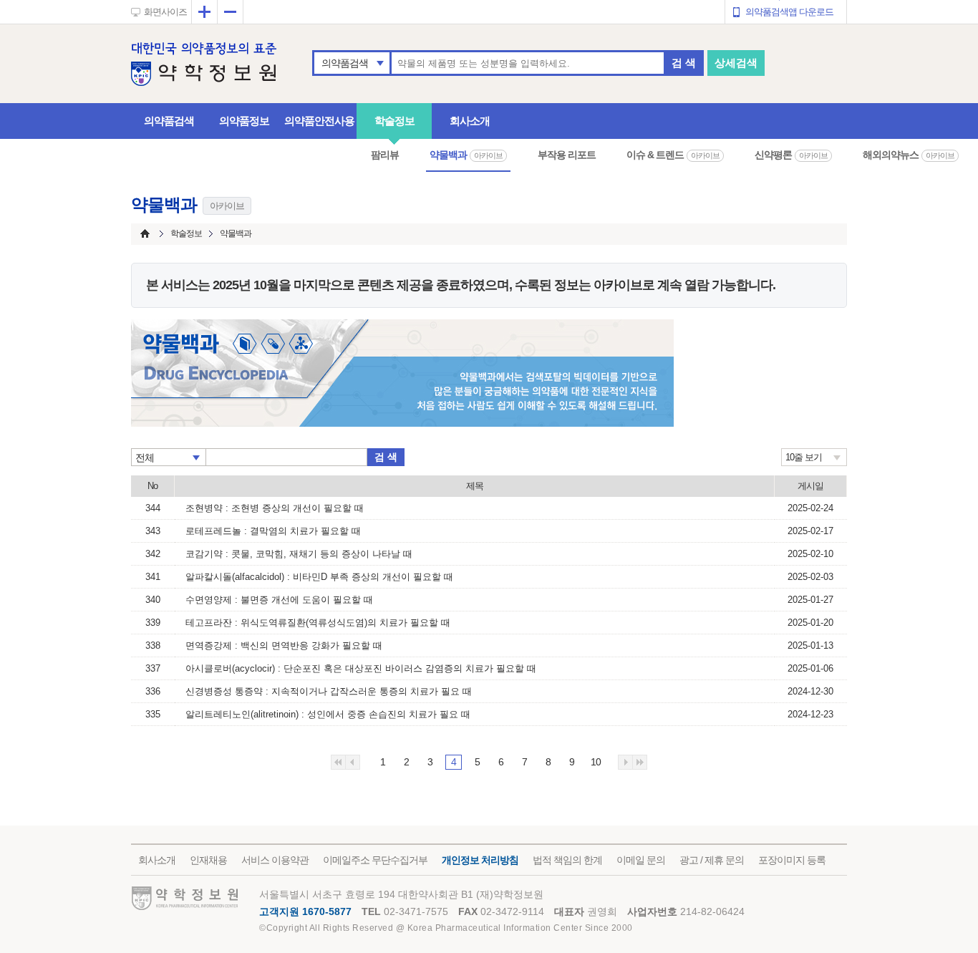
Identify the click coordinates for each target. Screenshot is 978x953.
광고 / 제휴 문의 (711, 860)
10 (596, 762)
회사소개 (470, 121)
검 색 (684, 63)
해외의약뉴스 (908, 154)
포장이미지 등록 (792, 860)
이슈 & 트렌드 (673, 154)
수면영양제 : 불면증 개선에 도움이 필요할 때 (279, 599)
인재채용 (208, 860)
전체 (144, 457)
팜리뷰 (385, 154)
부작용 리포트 (567, 154)
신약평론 (791, 154)
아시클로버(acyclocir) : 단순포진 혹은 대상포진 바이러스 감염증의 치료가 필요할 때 (360, 668)
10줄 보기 (803, 457)
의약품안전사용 (319, 121)
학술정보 (394, 121)
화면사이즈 (165, 11)
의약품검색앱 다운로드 (789, 11)
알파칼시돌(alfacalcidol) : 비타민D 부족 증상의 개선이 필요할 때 (319, 576)
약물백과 (466, 154)
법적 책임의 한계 (567, 860)
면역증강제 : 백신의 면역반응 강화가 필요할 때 (283, 645)
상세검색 (736, 63)
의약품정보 (244, 121)
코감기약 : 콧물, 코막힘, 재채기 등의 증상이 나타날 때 (298, 553)
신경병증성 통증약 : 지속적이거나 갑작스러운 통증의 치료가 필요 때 (328, 691)
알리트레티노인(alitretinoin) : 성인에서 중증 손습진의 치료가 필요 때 (327, 714)
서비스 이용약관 (275, 860)
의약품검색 (344, 63)
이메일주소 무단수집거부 (375, 860)
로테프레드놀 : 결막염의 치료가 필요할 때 (273, 531)
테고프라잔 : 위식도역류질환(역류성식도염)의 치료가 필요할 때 (317, 622)
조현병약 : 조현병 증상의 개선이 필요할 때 (274, 508)
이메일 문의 (640, 860)
